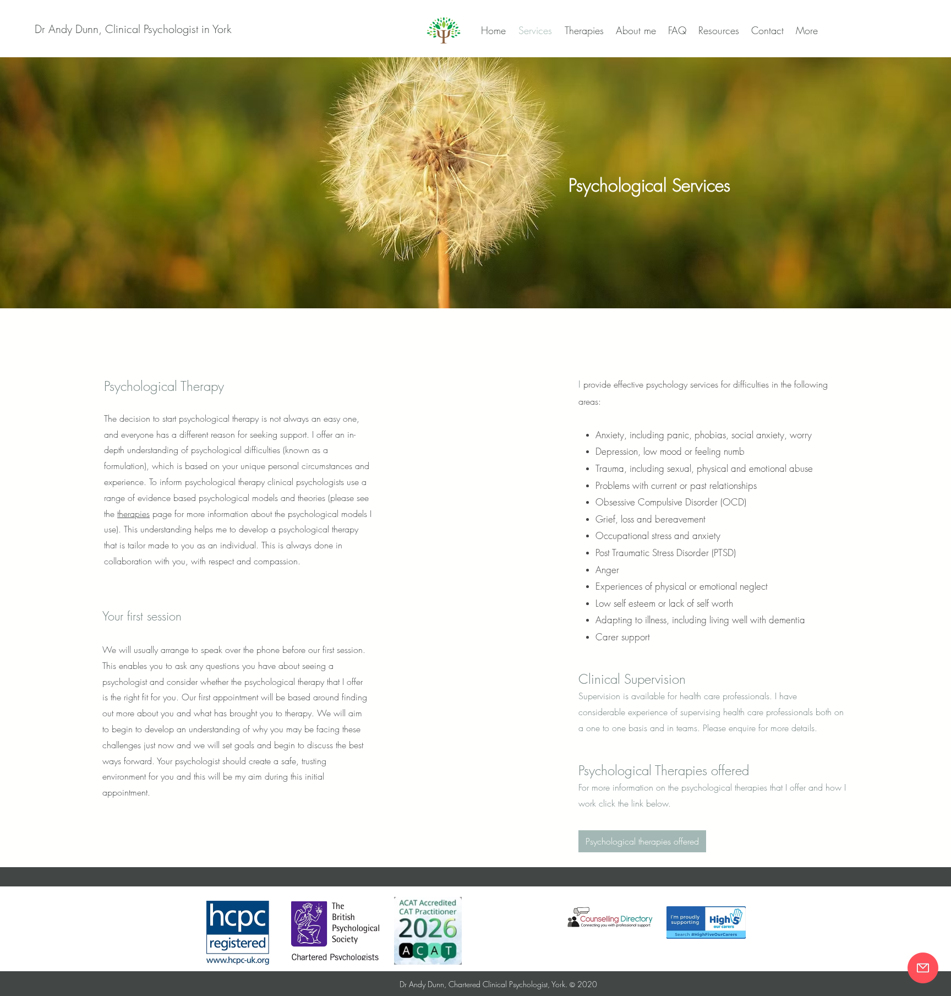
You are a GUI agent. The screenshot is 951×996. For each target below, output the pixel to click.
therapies (133, 514)
